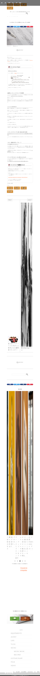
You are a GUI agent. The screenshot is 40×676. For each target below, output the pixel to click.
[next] (31, 475)
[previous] (8, 475)
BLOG (12, 2)
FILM (13, 662)
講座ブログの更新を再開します (8, 542)
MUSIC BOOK (19, 651)
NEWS (13, 665)
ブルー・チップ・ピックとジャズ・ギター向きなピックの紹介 (14, 547)
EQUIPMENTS (16, 633)
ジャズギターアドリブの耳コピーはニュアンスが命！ (20, 22)
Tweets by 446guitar (23, 569)
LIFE (12, 640)
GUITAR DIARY (17, 658)
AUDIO (13, 637)
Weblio (16, 73)
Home (7, 16)
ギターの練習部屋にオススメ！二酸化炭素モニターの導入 (21, 546)
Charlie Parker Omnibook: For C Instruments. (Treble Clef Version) (18, 177)
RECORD (17, 655)
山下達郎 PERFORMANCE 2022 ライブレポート (28, 543)
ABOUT (5, 2)
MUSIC (21, 50)
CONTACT (20, 2)
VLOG (13, 644)
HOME (1, 3)
